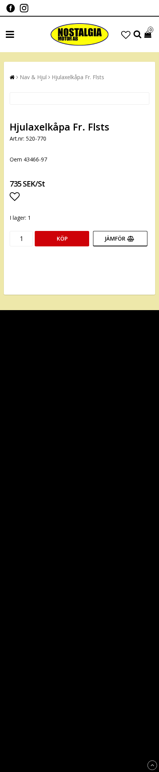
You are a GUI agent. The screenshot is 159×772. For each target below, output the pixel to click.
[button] (125, 34)
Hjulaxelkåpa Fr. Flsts (78, 77)
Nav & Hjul (33, 77)
